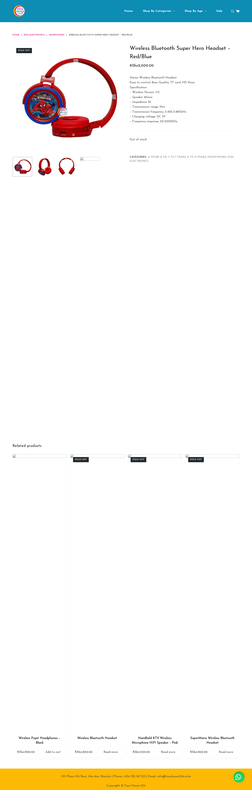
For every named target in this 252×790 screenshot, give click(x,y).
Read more (110, 752)
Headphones (216, 157)
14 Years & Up (157, 157)
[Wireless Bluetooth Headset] (97, 592)
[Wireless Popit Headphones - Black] (39, 592)
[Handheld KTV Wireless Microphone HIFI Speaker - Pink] (155, 592)
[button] (239, 777)
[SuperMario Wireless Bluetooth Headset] (212, 592)
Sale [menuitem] (219, 11)
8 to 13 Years (196, 157)
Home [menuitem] (128, 11)
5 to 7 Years (177, 157)
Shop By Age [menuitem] (194, 11)
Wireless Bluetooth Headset (97, 738)
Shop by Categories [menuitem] (157, 11)
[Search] (232, 11)
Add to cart (53, 752)
